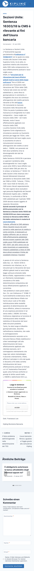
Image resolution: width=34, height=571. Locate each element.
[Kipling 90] (14, 4)
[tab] (13, 485)
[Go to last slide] (5, 473)
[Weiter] (28, 473)
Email (6, 552)
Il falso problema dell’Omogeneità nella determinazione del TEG (8, 439)
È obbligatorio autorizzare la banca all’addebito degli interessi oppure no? (17, 470)
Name (7, 543)
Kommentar (9, 516)
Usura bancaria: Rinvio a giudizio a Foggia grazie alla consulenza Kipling (25, 439)
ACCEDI (17, 407)
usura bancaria (9, 222)
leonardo (8, 44)
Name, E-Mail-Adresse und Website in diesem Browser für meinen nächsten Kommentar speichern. (17, 559)
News (5, 13)
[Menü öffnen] (30, 3)
